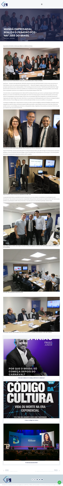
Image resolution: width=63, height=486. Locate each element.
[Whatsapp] (32, 480)
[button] (42, 4)
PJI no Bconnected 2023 (31, 462)
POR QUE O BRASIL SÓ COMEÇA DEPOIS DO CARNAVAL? (31, 378)
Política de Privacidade (34, 484)
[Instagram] (35, 480)
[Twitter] (40, 480)
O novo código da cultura (31, 420)
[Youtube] (42, 480)
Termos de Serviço (46, 484)
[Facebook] (37, 480)
